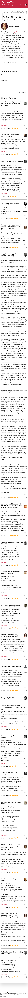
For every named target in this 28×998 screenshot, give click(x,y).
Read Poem (14, 125)
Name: (2, 75)
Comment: (4, 80)
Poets (17, 5)
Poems (22, 5)
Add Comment (22, 92)
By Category (11, 5)
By (14, 26)
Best (5, 5)
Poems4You (8, 2)
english (15, 32)
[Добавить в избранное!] (26, 62)
